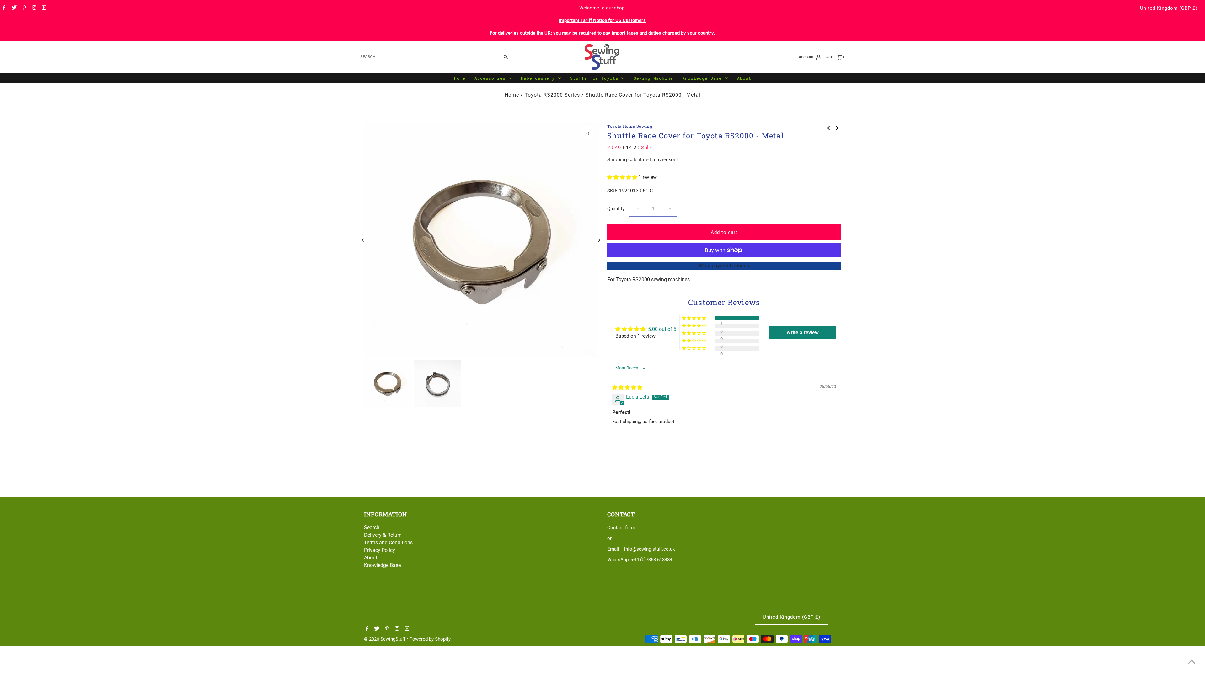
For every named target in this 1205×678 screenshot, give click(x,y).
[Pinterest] (23, 8)
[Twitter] (13, 8)
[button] (623, 177)
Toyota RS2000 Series (552, 95)
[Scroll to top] (1192, 661)
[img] (627, 387)
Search (371, 527)
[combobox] (427, 57)
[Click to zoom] (588, 133)
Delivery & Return (383, 535)
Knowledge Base (702, 78)
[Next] (599, 240)
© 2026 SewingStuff (385, 639)
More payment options (724, 266)
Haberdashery (538, 78)
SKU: (612, 191)
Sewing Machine (653, 78)
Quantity (615, 209)
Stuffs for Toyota (594, 78)
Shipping (617, 160)
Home (459, 78)
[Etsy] (43, 8)
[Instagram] (33, 8)
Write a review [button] (802, 333)
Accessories (490, 78)
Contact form (621, 527)
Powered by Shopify (430, 639)
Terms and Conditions (388, 543)
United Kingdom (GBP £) (1168, 8)
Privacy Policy (379, 550)
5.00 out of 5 (662, 329)
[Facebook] (3, 8)
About (744, 78)
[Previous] (363, 240)
